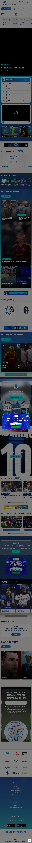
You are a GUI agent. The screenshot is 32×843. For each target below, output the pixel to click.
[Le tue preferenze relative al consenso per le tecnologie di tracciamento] (29, 840)
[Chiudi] (27, 416)
